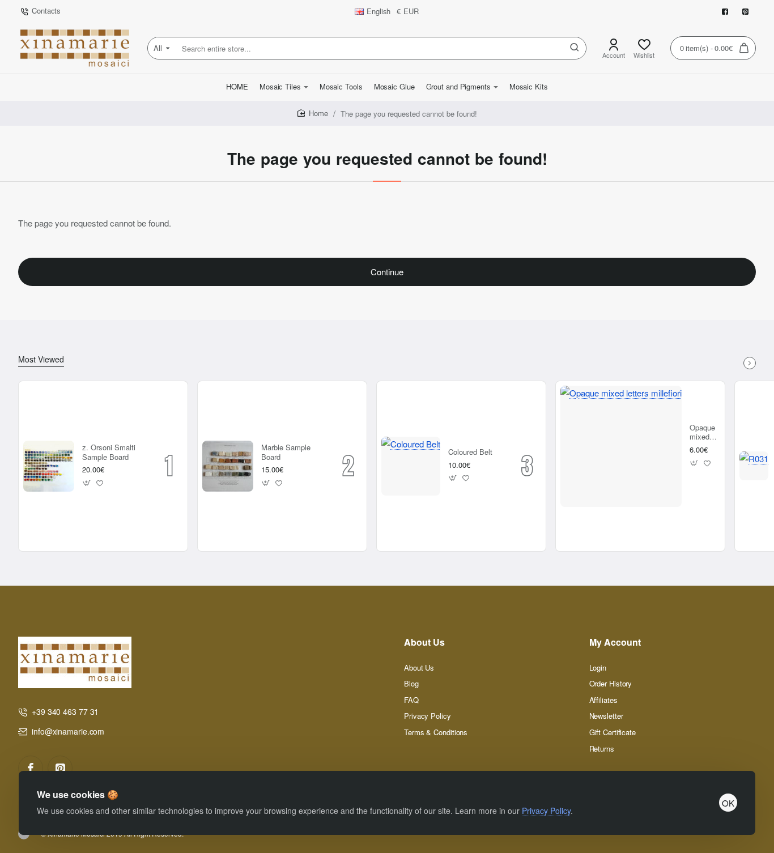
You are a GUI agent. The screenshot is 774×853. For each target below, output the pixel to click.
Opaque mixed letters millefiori (703, 433)
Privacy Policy (546, 810)
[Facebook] (30, 768)
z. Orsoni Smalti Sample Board (108, 452)
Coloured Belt (470, 452)
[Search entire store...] (574, 48)
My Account (615, 643)
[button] (87, 483)
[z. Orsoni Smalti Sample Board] (48, 466)
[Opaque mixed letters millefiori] (621, 446)
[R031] (753, 465)
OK (728, 803)
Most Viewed (41, 359)
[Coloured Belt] (410, 466)
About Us (424, 643)
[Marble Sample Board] (227, 466)
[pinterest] (60, 768)
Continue (387, 272)
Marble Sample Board (286, 452)
